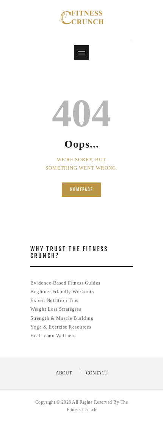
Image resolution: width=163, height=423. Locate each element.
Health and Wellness (53, 335)
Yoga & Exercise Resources (60, 327)
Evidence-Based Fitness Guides (65, 283)
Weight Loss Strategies (55, 309)
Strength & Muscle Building (62, 318)
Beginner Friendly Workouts (62, 291)
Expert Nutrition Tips (54, 300)
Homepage (81, 189)
